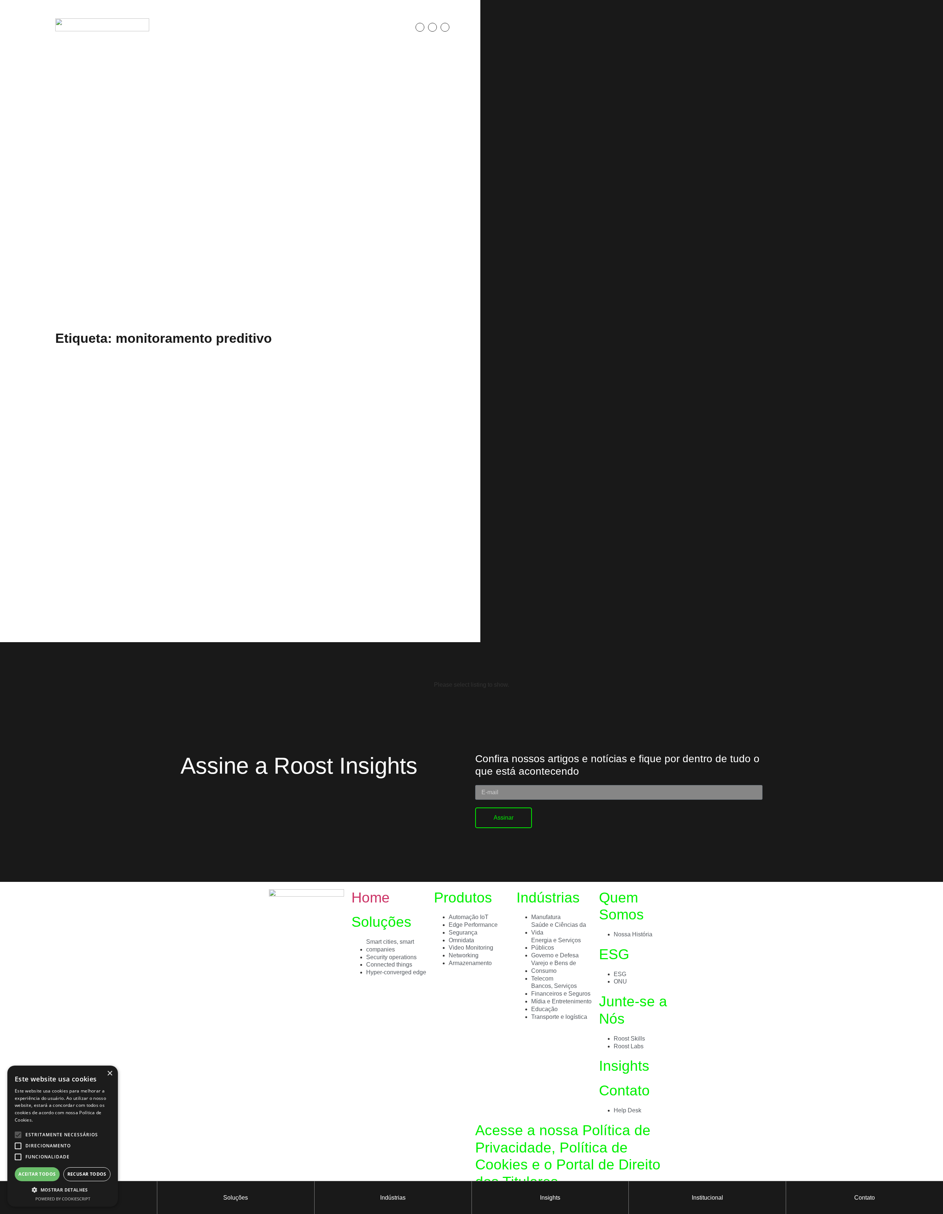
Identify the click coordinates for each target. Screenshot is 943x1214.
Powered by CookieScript (62, 1198)
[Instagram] (432, 27)
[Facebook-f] (445, 27)
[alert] (62, 1136)
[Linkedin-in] (420, 27)
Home (370, 897)
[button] (465, 27)
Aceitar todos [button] (37, 1174)
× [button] (109, 1073)
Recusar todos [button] (86, 1174)
